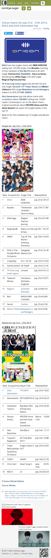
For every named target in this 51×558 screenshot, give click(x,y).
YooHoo (24, 304)
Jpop (27, 3)
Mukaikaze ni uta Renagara (35, 89)
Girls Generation (10, 96)
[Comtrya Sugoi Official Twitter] (29, 8)
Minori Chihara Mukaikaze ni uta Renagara (30, 493)
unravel (16, 86)
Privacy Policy (27, 553)
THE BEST (23, 99)
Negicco (10, 289)
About (16, 553)
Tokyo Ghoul (31, 86)
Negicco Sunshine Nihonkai (20, 495)
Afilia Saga (8, 491)
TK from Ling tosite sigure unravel (32, 498)
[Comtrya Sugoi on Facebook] (24, 8)
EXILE (4, 65)
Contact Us (6, 553)
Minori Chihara (14, 309)
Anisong (11, 3)
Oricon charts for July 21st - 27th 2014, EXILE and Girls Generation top (24, 24)
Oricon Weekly (41, 495)
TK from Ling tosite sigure (15, 84)
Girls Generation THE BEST (37, 491)
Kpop (20, 3)
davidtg (46, 28)
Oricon (32, 495)
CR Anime (35, 3)
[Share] (16, 33)
